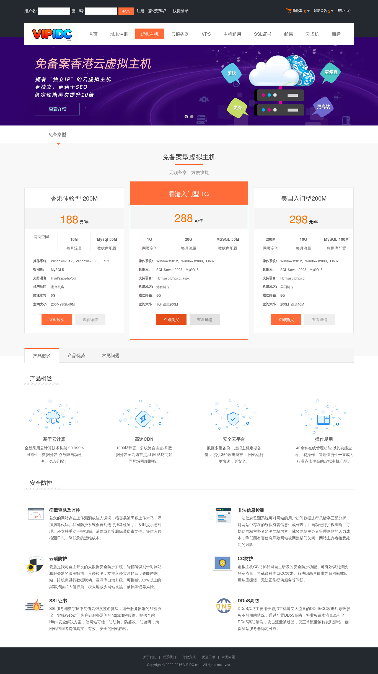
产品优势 (76, 355)
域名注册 (119, 34)
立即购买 (56, 319)
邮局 (288, 34)
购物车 (299, 11)
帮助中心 (344, 10)
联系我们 (169, 656)
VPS (206, 34)
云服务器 (180, 34)
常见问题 (111, 355)
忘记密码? (157, 10)
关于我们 (149, 656)
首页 (93, 34)
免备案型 (57, 134)
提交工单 (208, 656)
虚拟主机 (150, 34)
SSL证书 (263, 34)
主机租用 (232, 34)
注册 (140, 10)
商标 (336, 34)
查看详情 (90, 319)
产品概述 (42, 356)
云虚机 (312, 34)
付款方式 (189, 656)
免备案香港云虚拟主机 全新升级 (189, 81)
